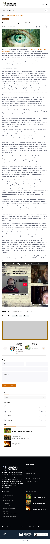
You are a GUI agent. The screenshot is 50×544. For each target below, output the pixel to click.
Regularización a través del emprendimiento (19, 345)
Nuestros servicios (30, 473)
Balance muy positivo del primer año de (35, 344)
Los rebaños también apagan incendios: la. (22, 431)
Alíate (27, 470)
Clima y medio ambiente (16, 443)
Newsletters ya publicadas (9, 508)
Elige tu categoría (8, 10)
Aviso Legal (17, 527)
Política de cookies (36, 527)
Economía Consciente (8, 500)
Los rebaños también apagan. (39, 497)
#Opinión (5, 19)
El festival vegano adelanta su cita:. (20, 438)
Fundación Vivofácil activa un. (39, 509)
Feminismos (6, 503)
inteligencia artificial (18, 311)
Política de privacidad (26, 527)
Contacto (28, 476)
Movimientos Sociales (16, 436)
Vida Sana (5, 511)
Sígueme (42, 406)
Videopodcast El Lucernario (32, 481)
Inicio (3, 15)
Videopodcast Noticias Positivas (33, 478)
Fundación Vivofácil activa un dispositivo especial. (24, 445)
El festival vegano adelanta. (38, 503)
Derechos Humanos (7, 498)
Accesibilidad (44, 527)
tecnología (29, 311)
